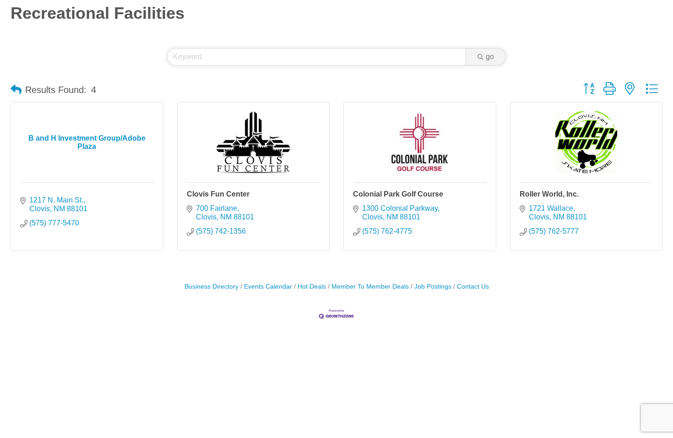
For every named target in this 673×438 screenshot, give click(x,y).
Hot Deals (312, 286)
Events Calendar (268, 286)
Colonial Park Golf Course (398, 194)
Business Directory (212, 286)
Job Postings (432, 286)
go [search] (490, 56)
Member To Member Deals (370, 286)
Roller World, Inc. (549, 194)
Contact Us (473, 286)
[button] (16, 90)
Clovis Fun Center (218, 194)
